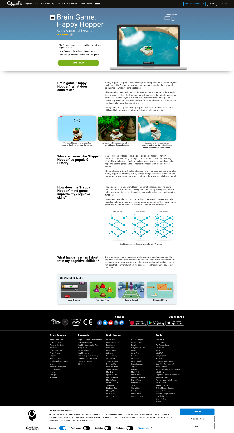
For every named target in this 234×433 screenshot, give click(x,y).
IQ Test (158, 402)
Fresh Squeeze (137, 364)
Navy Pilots (82, 348)
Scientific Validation (67, 4)
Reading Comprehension (165, 394)
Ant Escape (110, 358)
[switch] (86, 428)
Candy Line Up (137, 342)
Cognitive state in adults (87, 358)
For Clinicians (161, 342)
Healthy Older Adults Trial (88, 345)
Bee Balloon (136, 356)
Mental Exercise (162, 385)
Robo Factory (111, 356)
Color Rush (110, 394)
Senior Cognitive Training (88, 356)
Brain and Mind (56, 342)
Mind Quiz (160, 372)
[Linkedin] (121, 322)
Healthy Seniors (84, 353)
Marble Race (111, 380)
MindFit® (159, 353)
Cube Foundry (136, 361)
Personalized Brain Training (166, 380)
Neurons (53, 348)
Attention (53, 377)
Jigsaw (134, 367)
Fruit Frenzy (111, 345)
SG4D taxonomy (84, 364)
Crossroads (135, 358)
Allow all (197, 412)
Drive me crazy (112, 367)
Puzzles (134, 345)
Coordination (55, 369)
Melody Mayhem (112, 391)
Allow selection (197, 419)
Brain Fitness (55, 353)
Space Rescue (111, 375)
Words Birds (136, 394)
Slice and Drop (136, 383)
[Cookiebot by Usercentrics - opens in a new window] (32, 428)
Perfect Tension (137, 380)
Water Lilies (135, 388)
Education (160, 348)
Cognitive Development (165, 364)
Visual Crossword (113, 369)
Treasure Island (112, 361)
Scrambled (110, 385)
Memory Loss (55, 358)
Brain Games (161, 383)
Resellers (159, 358)
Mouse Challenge (138, 377)
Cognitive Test (31, 4)
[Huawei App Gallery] (138, 323)
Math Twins (136, 372)
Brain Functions (56, 364)
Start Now (78, 63)
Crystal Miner (111, 350)
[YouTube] (110, 322)
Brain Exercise (161, 367)
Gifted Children (162, 396)
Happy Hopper (137, 340)
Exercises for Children (164, 361)
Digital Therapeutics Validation (90, 340)
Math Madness (112, 377)
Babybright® (161, 356)
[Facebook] (99, 322)
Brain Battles (161, 399)
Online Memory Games (165, 388)
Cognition (54, 356)
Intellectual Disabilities (59, 361)
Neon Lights (111, 364)
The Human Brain (57, 340)
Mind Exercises (162, 377)
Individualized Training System (168, 369)
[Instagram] (116, 322)
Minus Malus (136, 375)
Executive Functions (58, 367)
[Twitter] (105, 322)
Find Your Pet (111, 388)
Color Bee (135, 353)
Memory (53, 372)
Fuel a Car (135, 369)
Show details (143, 428)
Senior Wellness (84, 350)
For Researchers (162, 345)
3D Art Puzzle (111, 396)
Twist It (134, 385)
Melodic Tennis (112, 383)
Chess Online (111, 340)
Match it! (109, 372)
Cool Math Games (163, 391)
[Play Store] (156, 323)
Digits (133, 350)
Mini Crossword (112, 342)
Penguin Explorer (138, 348)
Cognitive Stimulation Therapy (168, 375)
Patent (158, 350)
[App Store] (175, 323)
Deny (197, 426)
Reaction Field (136, 391)
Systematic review (85, 361)
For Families (160, 340)
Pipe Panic (110, 348)
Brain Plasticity (56, 350)
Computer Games (85, 342)
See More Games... (138, 396)
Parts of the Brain (57, 345)
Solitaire (109, 353)
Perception (54, 375)
